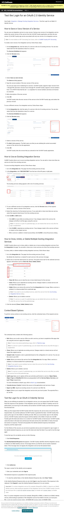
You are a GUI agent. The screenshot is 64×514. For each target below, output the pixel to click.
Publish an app (41, 343)
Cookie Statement (22, 507)
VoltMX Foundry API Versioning (47, 39)
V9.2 (26, 10)
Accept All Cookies (27, 510)
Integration (14, 21)
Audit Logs (34, 382)
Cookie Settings (16, 510)
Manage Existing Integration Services (28, 21)
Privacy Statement (33, 507)
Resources (59, 1)
